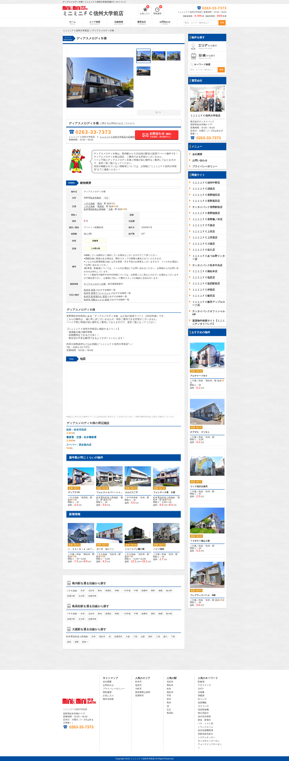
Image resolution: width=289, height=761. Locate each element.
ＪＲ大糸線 (89, 203)
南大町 (169, 590)
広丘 (169, 709)
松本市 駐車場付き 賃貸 (96, 296)
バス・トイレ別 (205, 723)
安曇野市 (139, 695)
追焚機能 (202, 702)
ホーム (72, 23)
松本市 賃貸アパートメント (97, 293)
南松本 (87, 554)
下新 (135, 636)
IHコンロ (202, 699)
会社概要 (107, 681)
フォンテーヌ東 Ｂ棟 (164, 492)
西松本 (102, 636)
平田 (169, 695)
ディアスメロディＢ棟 (95, 283)
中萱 (136, 590)
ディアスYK (74, 492)
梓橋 (117, 590)
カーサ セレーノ (105, 549)
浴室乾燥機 (203, 709)
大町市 (138, 688)
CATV (201, 688)
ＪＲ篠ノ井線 (74, 554)
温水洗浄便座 (204, 716)
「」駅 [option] (137, 487)
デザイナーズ (204, 685)
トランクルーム (205, 727)
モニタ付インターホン (209, 740)
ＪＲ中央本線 (131, 497)
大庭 (110, 209)
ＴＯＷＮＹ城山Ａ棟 (200, 541)
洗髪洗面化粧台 (205, 733)
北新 (143, 636)
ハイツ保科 (158, 549)
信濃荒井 (118, 636)
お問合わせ (165, 23)
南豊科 (144, 590)
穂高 (161, 590)
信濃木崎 (92, 596)
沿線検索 (119, 23)
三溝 (158, 636)
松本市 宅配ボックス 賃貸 (97, 299)
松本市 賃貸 (90, 290)
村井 (169, 699)
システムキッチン (206, 737)
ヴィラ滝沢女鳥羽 (199, 486)
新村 (150, 636)
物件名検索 (108, 699)
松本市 (93, 197)
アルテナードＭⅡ (199, 375)
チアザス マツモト (200, 432)
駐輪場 (201, 681)
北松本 (113, 554)
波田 (69, 642)
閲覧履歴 (157, 10)
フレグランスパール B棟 (203, 595)
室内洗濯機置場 (205, 730)
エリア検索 (94, 23)
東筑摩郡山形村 (142, 692)
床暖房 (201, 695)
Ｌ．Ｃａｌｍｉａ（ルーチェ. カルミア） (81, 549)
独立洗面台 (203, 712)
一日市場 (126, 590)
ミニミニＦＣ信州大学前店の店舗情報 (118, 136)
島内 (99, 197)
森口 (165, 636)
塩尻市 (138, 685)
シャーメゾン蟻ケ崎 (134, 549)
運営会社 (141, 23)
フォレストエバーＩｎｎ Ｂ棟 (110, 492)
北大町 (82, 596)
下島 (173, 636)
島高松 (101, 206)
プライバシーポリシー (114, 688)
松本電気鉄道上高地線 (95, 209)
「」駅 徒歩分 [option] (80, 488)
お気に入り (145, 10)
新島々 (85, 642)
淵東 (77, 642)
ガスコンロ (203, 706)
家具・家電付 (204, 720)
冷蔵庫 (201, 692)
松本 (142, 497)
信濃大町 (71, 596)
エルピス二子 (131, 492)
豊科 (153, 590)
